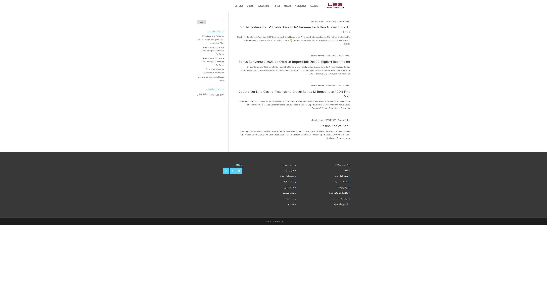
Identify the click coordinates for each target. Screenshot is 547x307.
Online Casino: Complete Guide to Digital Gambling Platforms (212, 50)
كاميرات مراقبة (341, 165)
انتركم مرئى (289, 170)
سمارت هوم (289, 187)
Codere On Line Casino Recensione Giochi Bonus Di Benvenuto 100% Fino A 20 (294, 94)
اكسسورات (289, 198)
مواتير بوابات (343, 187)
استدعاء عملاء (288, 182)
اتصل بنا (291, 204)
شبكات (345, 170)
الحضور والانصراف (340, 204)
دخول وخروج (288, 165)
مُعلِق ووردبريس (217, 94)
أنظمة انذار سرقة (286, 176)
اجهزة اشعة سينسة (340, 198)
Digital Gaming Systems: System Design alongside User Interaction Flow (210, 39)
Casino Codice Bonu (335, 126)
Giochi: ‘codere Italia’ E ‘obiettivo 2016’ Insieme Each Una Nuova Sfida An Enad (294, 29)
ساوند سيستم (288, 193)
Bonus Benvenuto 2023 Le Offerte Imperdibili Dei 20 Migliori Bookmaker (294, 62)
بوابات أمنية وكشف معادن (337, 193)
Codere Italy (343, 21)
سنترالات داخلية (341, 182)
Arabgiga (279, 221)
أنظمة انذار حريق (341, 176)
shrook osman (317, 21)
